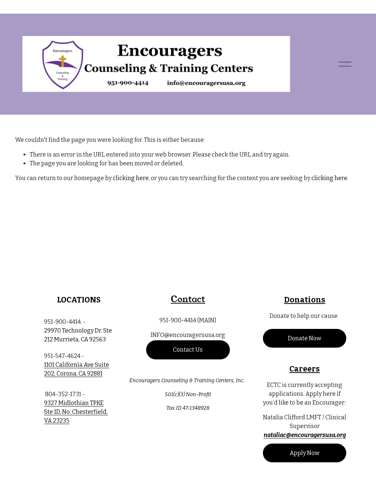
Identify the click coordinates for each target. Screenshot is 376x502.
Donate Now (304, 338)
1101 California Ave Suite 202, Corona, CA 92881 (76, 369)
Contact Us (188, 349)
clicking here (131, 178)
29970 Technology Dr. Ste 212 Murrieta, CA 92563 (78, 335)
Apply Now (304, 452)
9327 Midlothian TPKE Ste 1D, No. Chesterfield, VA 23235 (76, 411)
